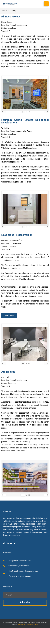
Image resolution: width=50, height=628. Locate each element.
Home (4, 10)
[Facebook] (4, 543)
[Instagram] (8, 543)
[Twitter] (15, 543)
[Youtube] (11, 543)
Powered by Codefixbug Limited (28, 624)
